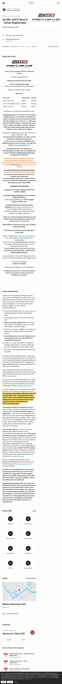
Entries (22, 46)
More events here (31, 578)
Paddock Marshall (18, 456)
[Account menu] (58, 3)
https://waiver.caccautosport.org (23, 207)
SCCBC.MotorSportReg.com (14, 199)
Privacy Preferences (27, 678)
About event (5, 46)
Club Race (9, 9)
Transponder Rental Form (22, 145)
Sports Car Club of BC (13, 10)
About (23, 640)
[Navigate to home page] (3, 3)
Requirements (15, 46)
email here (13, 376)
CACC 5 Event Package (19, 261)
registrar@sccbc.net (22, 121)
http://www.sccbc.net (22, 464)
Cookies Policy (38, 677)
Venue (28, 46)
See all (34, 510)
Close (16, 682)
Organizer (34, 46)
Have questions (54, 46)
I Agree (3, 682)
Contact (9, 640)
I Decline (10, 682)
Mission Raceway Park (10, 27)
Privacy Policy (47, 677)
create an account (30, 311)
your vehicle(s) (14, 329)
